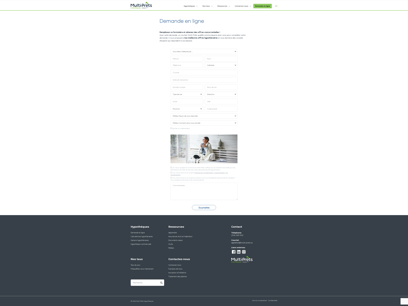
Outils (170, 244)
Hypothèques (189, 6)
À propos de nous (175, 269)
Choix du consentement (259, 300)
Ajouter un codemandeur (181, 128)
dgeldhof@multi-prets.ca (242, 242)
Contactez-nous (241, 6)
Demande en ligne (262, 6)
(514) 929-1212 (237, 235)
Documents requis (175, 240)
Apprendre (172, 232)
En (276, 6)
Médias (171, 248)
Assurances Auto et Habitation (180, 236)
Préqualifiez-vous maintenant (142, 269)
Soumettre (204, 207)
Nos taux (206, 6)
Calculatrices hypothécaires (142, 236)
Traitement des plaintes (177, 276)
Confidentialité (272, 300)
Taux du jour (135, 265)
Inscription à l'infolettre (177, 273)
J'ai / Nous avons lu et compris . (199, 174)
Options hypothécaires (140, 240)
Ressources (222, 6)
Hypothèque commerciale (141, 244)
